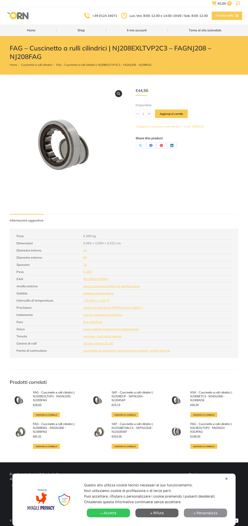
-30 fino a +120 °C (96, 300)
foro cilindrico (92, 322)
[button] (118, 93)
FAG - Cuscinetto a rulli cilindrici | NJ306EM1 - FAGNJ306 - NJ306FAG (54, 427)
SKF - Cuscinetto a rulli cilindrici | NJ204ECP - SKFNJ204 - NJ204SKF (132, 396)
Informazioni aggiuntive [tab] (27, 220)
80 (85, 257)
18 (85, 265)
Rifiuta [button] (158, 513)
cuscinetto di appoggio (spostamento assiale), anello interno (126, 350)
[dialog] (124, 500)
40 (85, 250)
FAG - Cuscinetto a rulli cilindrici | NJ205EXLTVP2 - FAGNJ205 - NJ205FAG (54, 396)
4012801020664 (95, 279)
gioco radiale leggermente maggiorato (111, 329)
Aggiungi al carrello (171, 113)
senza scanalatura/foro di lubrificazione (111, 286)
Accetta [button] (109, 513)
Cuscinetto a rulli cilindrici (164, 126)
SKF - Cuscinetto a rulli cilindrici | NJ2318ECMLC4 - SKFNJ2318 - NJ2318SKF (132, 427)
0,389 (87, 272)
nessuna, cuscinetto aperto (102, 336)
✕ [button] (226, 479)
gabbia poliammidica (98, 293)
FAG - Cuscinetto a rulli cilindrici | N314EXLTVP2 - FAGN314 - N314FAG (211, 427)
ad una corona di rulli (98, 343)
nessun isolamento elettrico (102, 315)
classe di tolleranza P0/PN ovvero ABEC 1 (113, 308)
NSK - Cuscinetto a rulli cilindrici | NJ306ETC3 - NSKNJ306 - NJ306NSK (211, 396)
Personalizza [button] (207, 513)
